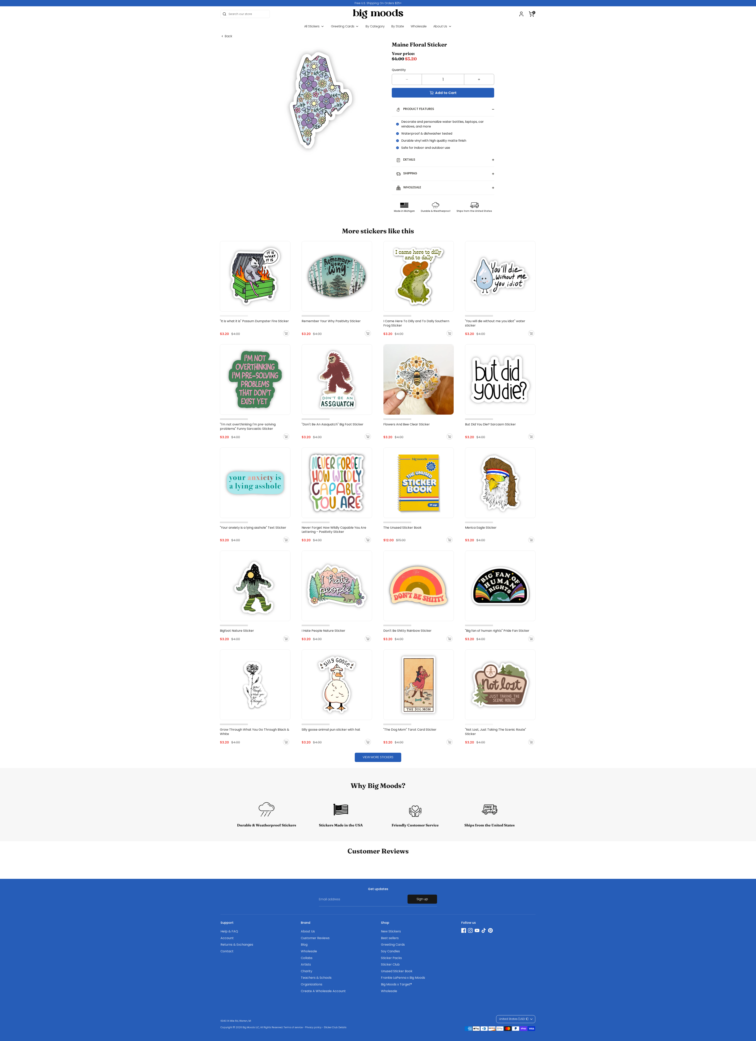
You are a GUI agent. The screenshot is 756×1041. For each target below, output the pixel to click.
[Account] (521, 14)
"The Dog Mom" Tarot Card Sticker (409, 729)
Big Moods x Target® (396, 984)
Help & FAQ (229, 931)
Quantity (399, 70)
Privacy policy (313, 1027)
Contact (226, 951)
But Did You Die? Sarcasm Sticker (490, 424)
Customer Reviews (315, 938)
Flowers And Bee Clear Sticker (406, 424)
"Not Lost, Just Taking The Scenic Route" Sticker (495, 731)
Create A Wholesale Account (323, 991)
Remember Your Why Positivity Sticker (331, 321)
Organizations (311, 984)
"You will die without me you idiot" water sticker (495, 323)
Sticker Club (390, 964)
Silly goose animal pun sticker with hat (331, 729)
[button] (532, 14)
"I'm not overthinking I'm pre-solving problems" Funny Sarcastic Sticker (248, 426)
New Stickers (391, 931)
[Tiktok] (483, 930)
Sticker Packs (391, 958)
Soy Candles (390, 951)
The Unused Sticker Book (402, 527)
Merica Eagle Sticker (481, 527)
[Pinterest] (490, 930)
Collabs (306, 958)
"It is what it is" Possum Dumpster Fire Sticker (254, 321)
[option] (378, 3)
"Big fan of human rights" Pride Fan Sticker (497, 630)
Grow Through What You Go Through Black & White (254, 731)
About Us (440, 26)
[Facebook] (463, 930)
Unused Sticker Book (396, 971)
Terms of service (293, 1027)
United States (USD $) (513, 1019)
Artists (306, 964)
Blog (304, 944)
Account (227, 938)
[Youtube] (477, 930)
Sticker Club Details (335, 1027)
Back (228, 36)
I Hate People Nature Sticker (323, 630)
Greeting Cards (343, 26)
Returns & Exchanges (236, 944)
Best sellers (390, 938)
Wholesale (419, 26)
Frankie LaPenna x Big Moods (403, 977)
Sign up (422, 899)
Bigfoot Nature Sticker (237, 630)
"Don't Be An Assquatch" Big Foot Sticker (332, 424)
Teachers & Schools (316, 977)
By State (397, 26)
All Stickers (312, 26)
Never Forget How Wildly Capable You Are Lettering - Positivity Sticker (334, 529)
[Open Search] (224, 14)
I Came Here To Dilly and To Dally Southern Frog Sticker (416, 323)
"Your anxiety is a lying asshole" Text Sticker (253, 527)
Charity (306, 971)
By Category (375, 26)
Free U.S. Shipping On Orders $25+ (378, 3)
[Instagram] (470, 930)
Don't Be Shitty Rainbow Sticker (407, 630)
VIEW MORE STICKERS (378, 757)
